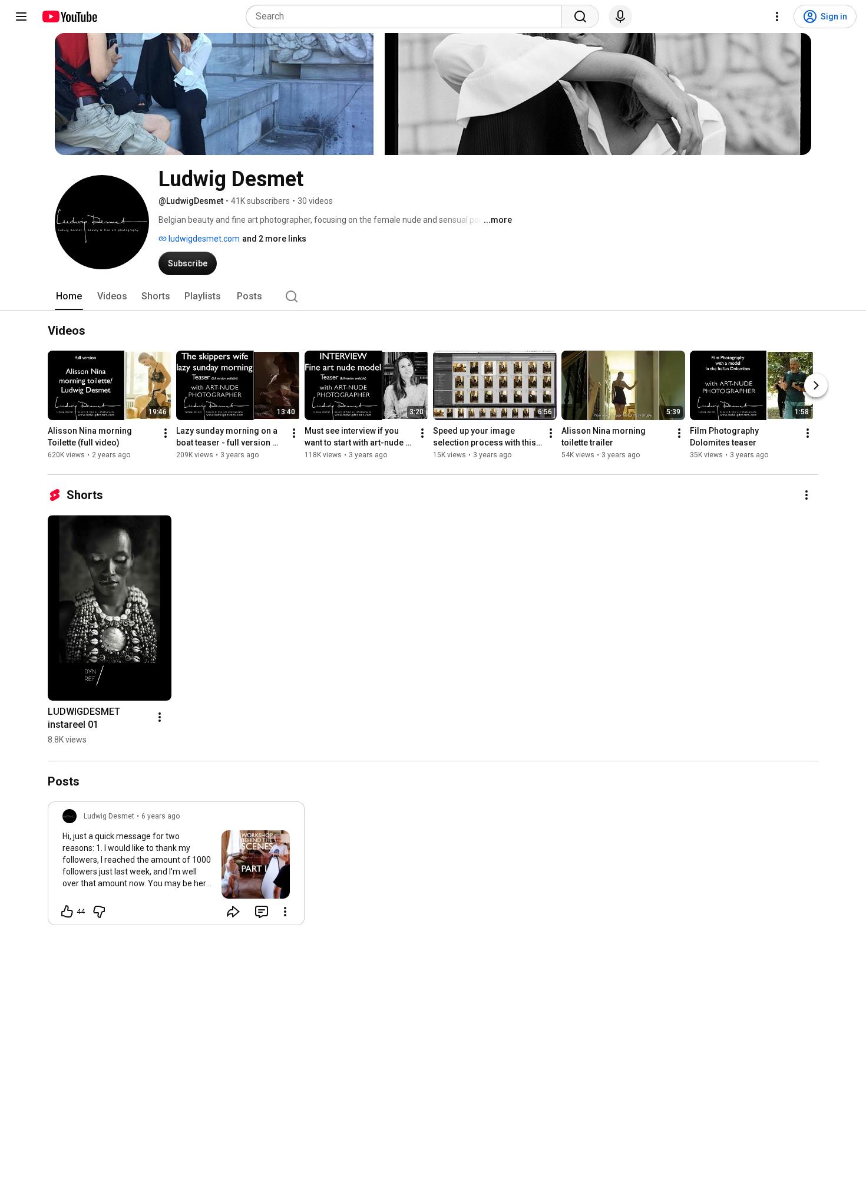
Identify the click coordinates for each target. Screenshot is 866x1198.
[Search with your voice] (620, 16)
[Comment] (261, 911)
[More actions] (165, 433)
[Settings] (777, 16)
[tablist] (433, 296)
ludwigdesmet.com (203, 238)
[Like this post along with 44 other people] (67, 911)
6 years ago (160, 816)
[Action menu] (285, 911)
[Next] (816, 385)
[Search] (580, 16)
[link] (176, 867)
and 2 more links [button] (274, 238)
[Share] (233, 911)
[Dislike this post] (99, 911)
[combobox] (407, 16)
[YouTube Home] (69, 16)
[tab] (69, 296)
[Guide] (21, 16)
